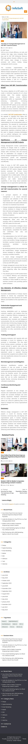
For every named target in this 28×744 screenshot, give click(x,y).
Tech (2, 452)
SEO (3, 556)
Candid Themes (17, 740)
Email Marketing (6, 550)
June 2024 (5, 596)
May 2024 (5, 599)
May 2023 (5, 609)
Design (4, 545)
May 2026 (5, 577)
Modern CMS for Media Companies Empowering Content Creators (12, 482)
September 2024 (6, 591)
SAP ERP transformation (15, 114)
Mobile (4, 553)
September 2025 (6, 583)
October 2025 (6, 580)
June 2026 (5, 575)
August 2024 (5, 593)
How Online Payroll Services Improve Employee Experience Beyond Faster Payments (13, 456)
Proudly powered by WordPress (11, 738)
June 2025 (5, 586)
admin (11, 47)
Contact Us (4, 726)
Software (4, 558)
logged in (11, 504)
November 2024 (6, 588)
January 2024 (6, 601)
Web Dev (4, 564)
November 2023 (6, 604)
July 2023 (4, 607)
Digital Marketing (7, 548)
